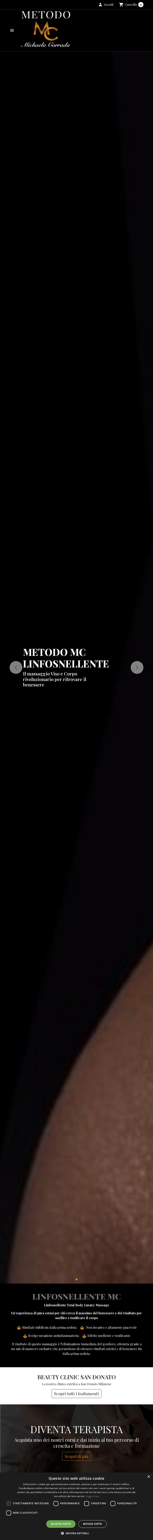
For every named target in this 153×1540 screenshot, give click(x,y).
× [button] (148, 1476)
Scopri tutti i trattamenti (76, 1393)
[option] (76, 668)
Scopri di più (76, 1456)
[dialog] (76, 1506)
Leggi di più (92, 1496)
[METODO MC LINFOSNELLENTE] (76, 1279)
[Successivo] (137, 667)
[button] (106, 4)
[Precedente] (16, 667)
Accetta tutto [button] (61, 1524)
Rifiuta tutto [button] (92, 1524)
